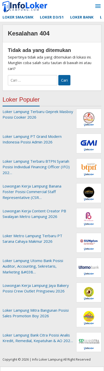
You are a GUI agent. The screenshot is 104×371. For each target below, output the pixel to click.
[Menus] (97, 6)
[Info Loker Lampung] (25, 6)
